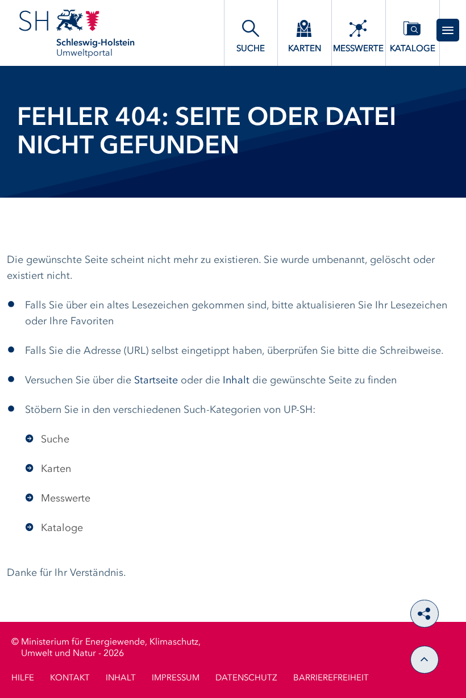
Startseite (156, 380)
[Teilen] (424, 614)
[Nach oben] (424, 660)
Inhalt (236, 380)
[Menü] (447, 30)
